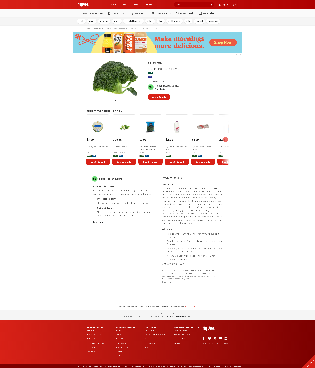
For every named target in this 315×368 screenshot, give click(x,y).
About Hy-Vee (149, 330)
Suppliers (208, 366)
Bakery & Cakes (120, 343)
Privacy (84, 366)
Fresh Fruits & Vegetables (101, 29)
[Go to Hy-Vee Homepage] (83, 5)
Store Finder (90, 351)
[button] (160, 89)
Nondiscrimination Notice (222, 366)
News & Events (149, 343)
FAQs (146, 347)
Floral (161, 21)
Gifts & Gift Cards (121, 347)
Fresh (81, 21)
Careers (147, 339)
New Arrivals (213, 21)
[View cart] (234, 4)
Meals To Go (119, 334)
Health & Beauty (174, 21)
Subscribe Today (192, 307)
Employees (182, 366)
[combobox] (194, 4)
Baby (188, 21)
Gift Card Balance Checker (95, 343)
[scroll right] (225, 139)
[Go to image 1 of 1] (115, 100)
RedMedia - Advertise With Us (154, 334)
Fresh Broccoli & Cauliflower (140, 29)
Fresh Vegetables (120, 29)
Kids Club (176, 343)
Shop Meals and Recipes (181, 334)
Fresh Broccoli (158, 29)
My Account (90, 339)
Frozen (117, 21)
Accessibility (237, 366)
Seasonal (199, 21)
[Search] (211, 4)
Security (126, 366)
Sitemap (77, 366)
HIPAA (145, 366)
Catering (118, 351)
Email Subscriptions (93, 334)
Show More (166, 282)
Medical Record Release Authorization (162, 366)
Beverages (104, 21)
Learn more (99, 222)
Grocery (118, 330)
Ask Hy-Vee (90, 330)
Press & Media (91, 347)
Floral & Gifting (120, 339)
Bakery (150, 21)
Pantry (91, 21)
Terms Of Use (136, 366)
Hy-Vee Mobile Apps (180, 339)
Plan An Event (120, 356)
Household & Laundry (134, 21)
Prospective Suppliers (195, 366)
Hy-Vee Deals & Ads (180, 330)
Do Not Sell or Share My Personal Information (105, 366)
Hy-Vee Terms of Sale (176, 316)
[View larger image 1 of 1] (115, 78)
